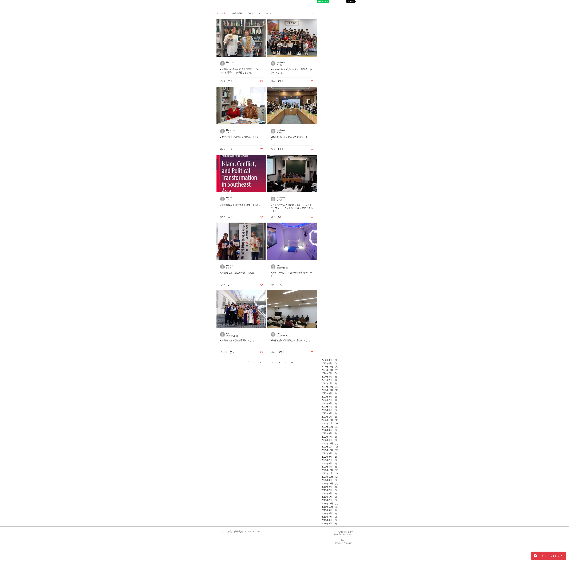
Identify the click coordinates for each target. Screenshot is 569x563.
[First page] (241, 362)
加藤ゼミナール (254, 13)
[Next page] (285, 362)
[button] (313, 13)
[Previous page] (248, 362)
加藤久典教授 (236, 13)
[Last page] (291, 362)
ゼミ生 (269, 13)
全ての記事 (220, 13)
